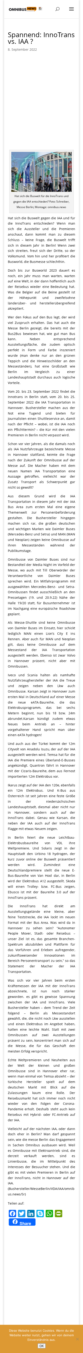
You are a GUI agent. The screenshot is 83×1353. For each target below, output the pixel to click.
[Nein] (77, 1339)
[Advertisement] (41, 99)
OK (41, 1346)
